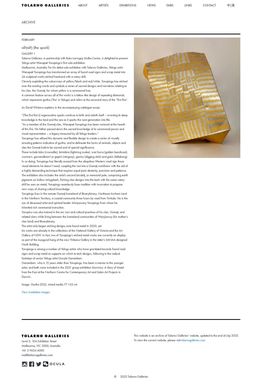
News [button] (151, 5)
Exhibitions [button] (127, 5)
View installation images (36, 292)
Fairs (169, 5)
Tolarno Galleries (46, 5)
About (82, 5)
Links (188, 5)
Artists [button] (103, 5)
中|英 (231, 5)
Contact (209, 5)
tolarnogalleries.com (193, 340)
